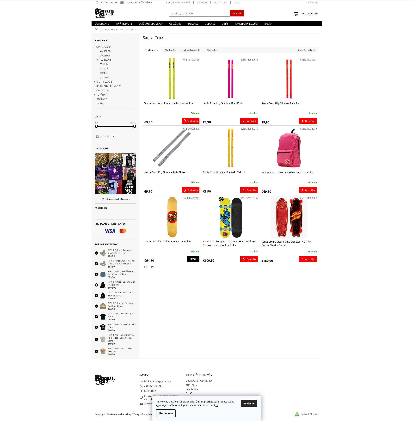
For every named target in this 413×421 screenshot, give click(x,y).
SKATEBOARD (103, 46)
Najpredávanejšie (191, 50)
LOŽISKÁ (104, 68)
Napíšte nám (220, 2)
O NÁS (237, 2)
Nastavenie (166, 413)
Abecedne (212, 50)
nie (146, 266)
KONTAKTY (202, 2)
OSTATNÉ (104, 77)
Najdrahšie (170, 50)
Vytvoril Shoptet (310, 414)
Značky (100, 103)
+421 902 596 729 (153, 386)
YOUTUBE (149, 403)
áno (152, 266)
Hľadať (237, 13)
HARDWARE (106, 59)
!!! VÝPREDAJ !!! (104, 81)
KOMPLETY (105, 51)
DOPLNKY (101, 99)
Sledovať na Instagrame (118, 198)
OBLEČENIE (102, 90)
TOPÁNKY (101, 94)
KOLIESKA (105, 55)
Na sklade (107, 136)
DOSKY (103, 72)
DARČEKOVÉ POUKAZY (108, 85)
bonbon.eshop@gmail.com (157, 381)
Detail (193, 259)
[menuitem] (102, 23)
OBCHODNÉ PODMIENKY (178, 2)
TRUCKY (104, 64)
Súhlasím (249, 403)
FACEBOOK (150, 390)
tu (217, 405)
